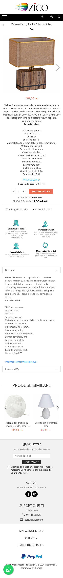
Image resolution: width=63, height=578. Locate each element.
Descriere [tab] (9, 270)
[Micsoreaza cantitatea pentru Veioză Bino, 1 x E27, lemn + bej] (13, 191)
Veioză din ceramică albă (46, 424)
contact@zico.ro (33, 519)
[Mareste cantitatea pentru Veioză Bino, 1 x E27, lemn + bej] (23, 191)
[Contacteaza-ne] (43, 17)
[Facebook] (28, 494)
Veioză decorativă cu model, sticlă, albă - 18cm (17, 424)
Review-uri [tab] (12, 369)
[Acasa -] (31, 7)
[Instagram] (35, 494)
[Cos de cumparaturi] (51, 17)
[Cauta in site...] (59, 17)
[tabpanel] (31, 64)
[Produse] (5, 17)
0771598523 (33, 514)
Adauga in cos (40, 191)
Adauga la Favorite (18, 209)
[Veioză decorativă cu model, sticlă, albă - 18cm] (17, 406)
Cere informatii (44, 209)
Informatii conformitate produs (20, 361)
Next (57, 67)
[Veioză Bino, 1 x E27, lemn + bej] (31, 64)
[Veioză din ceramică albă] (46, 406)
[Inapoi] (2, 25)
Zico (32, 29)
